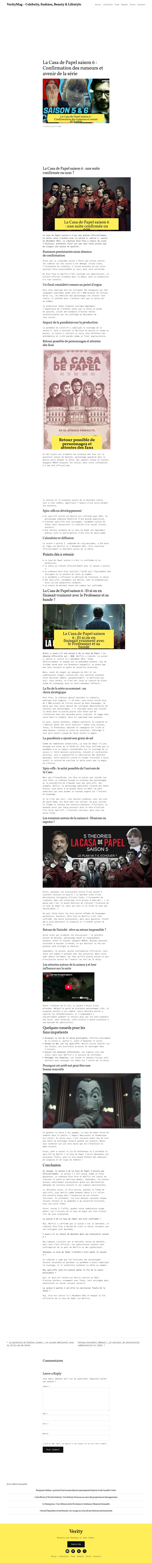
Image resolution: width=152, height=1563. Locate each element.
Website (45, 1434)
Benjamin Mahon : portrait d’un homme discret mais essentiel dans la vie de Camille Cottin (76, 1490)
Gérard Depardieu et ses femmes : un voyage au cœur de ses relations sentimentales (76, 1511)
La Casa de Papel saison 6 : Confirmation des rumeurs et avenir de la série (73, 68)
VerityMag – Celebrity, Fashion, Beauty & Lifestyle (44, 4)
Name (45, 1414)
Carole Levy (49, 126)
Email (45, 1424)
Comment (46, 1386)
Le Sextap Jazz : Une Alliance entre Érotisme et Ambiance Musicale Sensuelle (76, 1504)
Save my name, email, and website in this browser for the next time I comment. (76, 1444)
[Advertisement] (76, 30)
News (59, 126)
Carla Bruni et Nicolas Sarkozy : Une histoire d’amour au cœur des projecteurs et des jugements (76, 1497)
